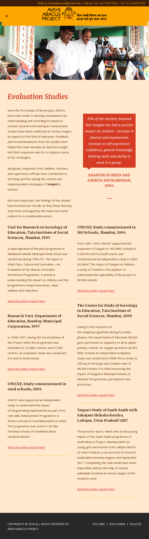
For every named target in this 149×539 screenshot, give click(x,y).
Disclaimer (117, 524)
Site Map (99, 524)
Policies (135, 524)
